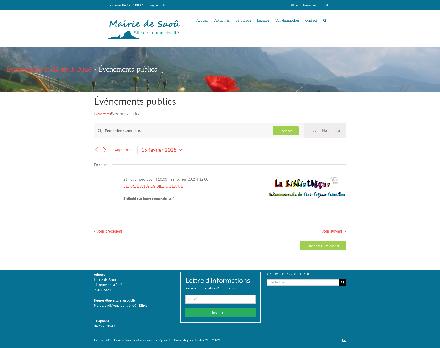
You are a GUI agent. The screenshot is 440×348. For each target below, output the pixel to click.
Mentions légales (183, 340)
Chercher (286, 131)
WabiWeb (217, 340)
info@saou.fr (156, 5)
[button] (325, 20)
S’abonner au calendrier (322, 245)
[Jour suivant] (104, 150)
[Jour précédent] (96, 150)
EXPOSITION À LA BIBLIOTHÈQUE (153, 186)
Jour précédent (110, 231)
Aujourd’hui (124, 149)
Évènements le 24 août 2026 (49, 69)
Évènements (102, 114)
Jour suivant (332, 231)
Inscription (220, 313)
